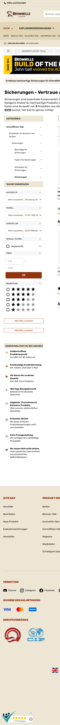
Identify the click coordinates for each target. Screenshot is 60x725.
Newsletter (8, 536)
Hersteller (8, 506)
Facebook (49, 590)
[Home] (7, 51)
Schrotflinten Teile (48, 36)
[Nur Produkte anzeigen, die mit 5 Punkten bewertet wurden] (23, 289)
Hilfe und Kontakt (16, 3)
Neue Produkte (10, 521)
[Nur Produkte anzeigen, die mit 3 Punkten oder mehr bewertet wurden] (23, 299)
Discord (12, 590)
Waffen (6, 36)
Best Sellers (9, 514)
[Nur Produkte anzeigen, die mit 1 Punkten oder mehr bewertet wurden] (23, 309)
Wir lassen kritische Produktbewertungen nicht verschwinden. (23, 424)
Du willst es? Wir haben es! (22, 357)
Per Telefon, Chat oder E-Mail (24, 367)
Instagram (30, 590)
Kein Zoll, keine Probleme (22, 381)
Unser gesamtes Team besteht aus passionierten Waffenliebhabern (25, 454)
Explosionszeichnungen (35, 28)
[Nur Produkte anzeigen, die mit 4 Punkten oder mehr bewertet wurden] (23, 294)
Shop (6, 28)
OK (23, 275)
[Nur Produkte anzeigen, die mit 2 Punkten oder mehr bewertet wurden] (23, 304)
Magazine (47, 536)
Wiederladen (48, 544)
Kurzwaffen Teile (32, 36)
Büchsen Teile (17, 36)
